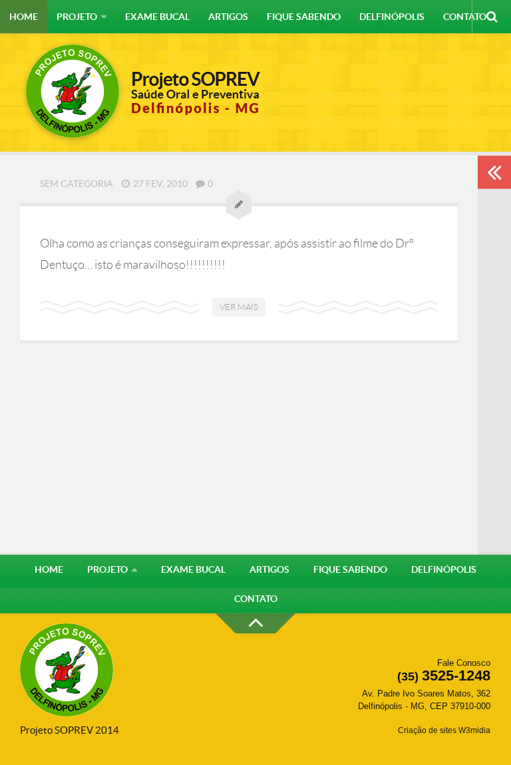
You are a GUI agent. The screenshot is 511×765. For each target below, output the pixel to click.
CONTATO (464, 16)
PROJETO (77, 16)
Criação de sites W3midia (444, 730)
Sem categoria (76, 183)
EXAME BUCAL (157, 16)
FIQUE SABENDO (304, 16)
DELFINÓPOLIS (392, 16)
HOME (23, 16)
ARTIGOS (228, 16)
